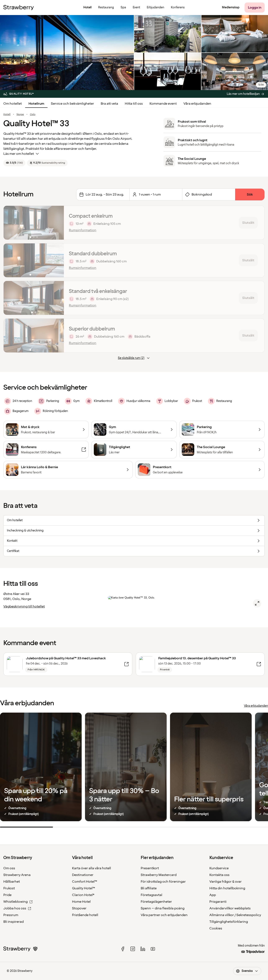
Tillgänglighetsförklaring (228, 921)
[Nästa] (58, 223)
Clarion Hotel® (83, 895)
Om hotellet (12, 103)
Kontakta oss (219, 875)
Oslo (32, 114)
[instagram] (132, 948)
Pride (7, 895)
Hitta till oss (134, 103)
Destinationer (82, 875)
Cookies (215, 928)
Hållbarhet (11, 881)
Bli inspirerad (13, 921)
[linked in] (142, 948)
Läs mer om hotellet (18, 153)
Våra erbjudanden (197, 103)
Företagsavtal (151, 895)
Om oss (9, 868)
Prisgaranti (218, 901)
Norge (20, 114)
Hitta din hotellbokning (227, 888)
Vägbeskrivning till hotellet (24, 606)
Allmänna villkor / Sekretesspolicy (235, 915)
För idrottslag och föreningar (163, 881)
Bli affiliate (149, 888)
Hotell (6, 114)
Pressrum (10, 915)
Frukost (9, 888)
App (212, 895)
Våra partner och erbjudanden (164, 915)
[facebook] (122, 948)
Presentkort (150, 868)
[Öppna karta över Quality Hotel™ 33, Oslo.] (257, 603)
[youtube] (152, 948)
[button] (34, 223)
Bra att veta (109, 103)
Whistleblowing (15, 901)
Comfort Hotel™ (84, 881)
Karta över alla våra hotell (91, 868)
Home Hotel (81, 901)
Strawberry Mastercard (159, 875)
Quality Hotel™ (83, 888)
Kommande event (163, 103)
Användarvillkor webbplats (230, 908)
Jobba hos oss (14, 908)
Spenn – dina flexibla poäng (162, 908)
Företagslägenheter (156, 901)
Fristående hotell (85, 915)
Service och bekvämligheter (72, 103)
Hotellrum (36, 103)
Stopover (79, 908)
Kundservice (219, 868)
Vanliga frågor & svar (225, 881)
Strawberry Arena (17, 875)
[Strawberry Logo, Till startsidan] (18, 7)
